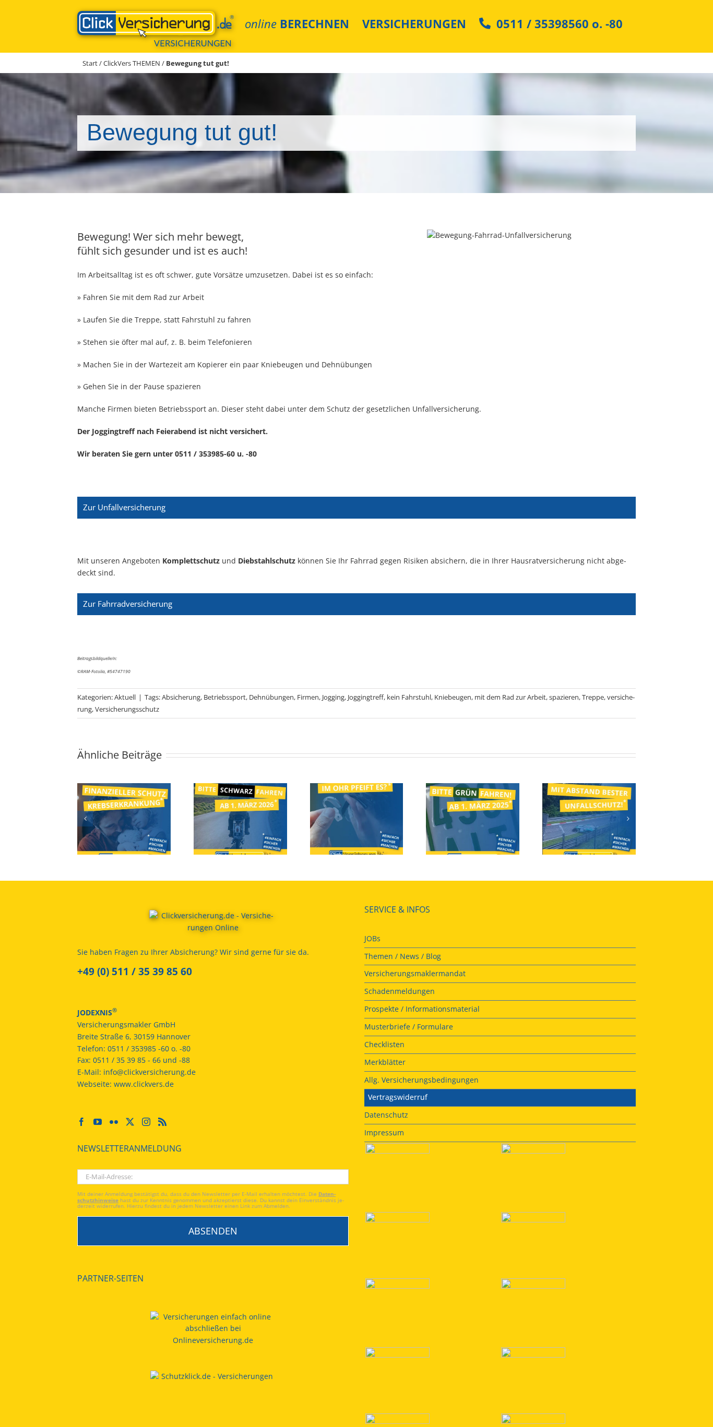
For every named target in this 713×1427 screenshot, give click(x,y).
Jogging (333, 697)
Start (90, 63)
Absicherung (181, 697)
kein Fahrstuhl (409, 697)
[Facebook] (81, 1122)
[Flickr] (114, 1122)
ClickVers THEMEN (131, 63)
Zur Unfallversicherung (124, 507)
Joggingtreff (366, 697)
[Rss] (162, 1122)
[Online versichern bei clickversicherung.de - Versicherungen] (213, 924)
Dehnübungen (271, 697)
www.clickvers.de (144, 1084)
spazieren (564, 697)
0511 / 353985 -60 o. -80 (149, 1048)
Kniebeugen (452, 697)
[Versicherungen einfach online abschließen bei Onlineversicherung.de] (213, 1329)
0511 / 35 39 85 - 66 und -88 (141, 1060)
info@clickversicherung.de (149, 1072)
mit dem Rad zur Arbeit (510, 697)
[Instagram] (146, 1122)
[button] (85, 818)
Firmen (308, 697)
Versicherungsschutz (127, 709)
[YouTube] (97, 1122)
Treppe (593, 697)
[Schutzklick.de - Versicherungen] (213, 1377)
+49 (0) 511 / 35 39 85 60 (134, 971)
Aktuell (125, 697)
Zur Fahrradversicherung (127, 603)
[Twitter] (130, 1122)
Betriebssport (225, 697)
